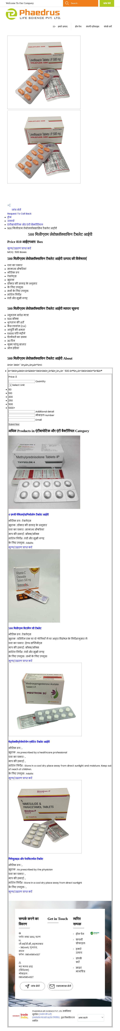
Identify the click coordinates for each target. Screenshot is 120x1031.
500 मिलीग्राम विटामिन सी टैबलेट (24, 628)
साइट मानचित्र (80, 969)
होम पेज (78, 26)
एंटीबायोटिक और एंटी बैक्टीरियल (25, 224)
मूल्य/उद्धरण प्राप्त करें (19, 248)
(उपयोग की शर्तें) (45, 1014)
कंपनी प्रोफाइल (92, 26)
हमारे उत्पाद (62, 26)
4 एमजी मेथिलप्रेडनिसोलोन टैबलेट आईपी (28, 514)
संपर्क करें (108, 26)
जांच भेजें (106, 3)
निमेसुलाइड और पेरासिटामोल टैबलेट (25, 858)
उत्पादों (10, 221)
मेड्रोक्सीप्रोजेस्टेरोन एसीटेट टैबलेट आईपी (29, 741)
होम (9, 217)
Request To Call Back (19, 213)
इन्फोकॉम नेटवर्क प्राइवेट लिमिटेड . (46, 1017)
